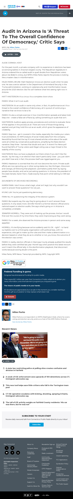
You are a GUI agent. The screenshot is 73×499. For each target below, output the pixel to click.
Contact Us (31, 478)
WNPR (13, 468)
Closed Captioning (62, 456)
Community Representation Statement (47, 458)
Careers (29, 474)
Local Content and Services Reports (62, 479)
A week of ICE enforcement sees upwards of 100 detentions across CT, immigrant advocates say (38, 378)
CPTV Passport (47, 469)
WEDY (5, 466)
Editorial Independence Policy (61, 469)
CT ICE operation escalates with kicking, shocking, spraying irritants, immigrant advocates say (37, 395)
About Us (30, 444)
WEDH (6, 465)
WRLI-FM (7, 470)
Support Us (31, 482)
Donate (65, 6)
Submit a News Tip (33, 486)
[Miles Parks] (6, 315)
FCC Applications (61, 460)
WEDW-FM (7, 468)
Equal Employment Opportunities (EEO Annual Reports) (48, 475)
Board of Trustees (33, 461)
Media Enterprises (33, 470)
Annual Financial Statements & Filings (61, 446)
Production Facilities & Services (62, 474)
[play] (5, 13)
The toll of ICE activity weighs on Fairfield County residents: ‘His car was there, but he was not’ (36, 403)
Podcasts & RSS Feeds (47, 449)
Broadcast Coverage (59, 451)
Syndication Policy (62, 464)
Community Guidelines (46, 464)
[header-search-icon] (39, 6)
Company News (32, 448)
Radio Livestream (47, 453)
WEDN (10, 465)
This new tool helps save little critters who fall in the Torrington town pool (37, 386)
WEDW (15, 465)
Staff (28, 457)
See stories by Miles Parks (22, 322)
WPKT (17, 468)
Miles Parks (15, 47)
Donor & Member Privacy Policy (47, 481)
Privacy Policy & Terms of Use (47, 486)
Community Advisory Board (32, 465)
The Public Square (62, 484)
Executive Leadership (31, 453)
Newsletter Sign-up (48, 444)
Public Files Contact (9, 472)
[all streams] (70, 13)
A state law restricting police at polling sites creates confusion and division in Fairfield (36, 369)
